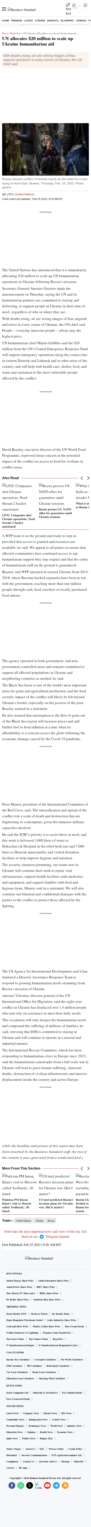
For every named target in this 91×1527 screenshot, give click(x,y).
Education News (14, 1432)
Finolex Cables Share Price (46, 1326)
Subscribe (79, 1461)
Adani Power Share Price (19, 1287)
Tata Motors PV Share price (20, 1293)
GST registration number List (66, 1455)
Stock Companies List (17, 1392)
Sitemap (65, 1461)
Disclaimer (11, 1455)
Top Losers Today (15, 1339)
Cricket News (59, 1419)
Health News (46, 1432)
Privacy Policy (56, 1448)
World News (16, 33)
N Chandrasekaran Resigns (20, 1345)
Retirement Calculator (58, 1365)
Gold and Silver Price (17, 1326)
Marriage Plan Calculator (52, 1378)
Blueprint (67, 20)
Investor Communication (34, 1455)
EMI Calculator (14, 1365)
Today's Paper (13, 1448)
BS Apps (23, 1467)
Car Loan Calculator (17, 1372)
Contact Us (28, 1461)
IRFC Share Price (46, 1287)
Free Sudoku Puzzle (72, 1392)
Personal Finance (15, 1425)
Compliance (12, 1461)
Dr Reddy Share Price (17, 1299)
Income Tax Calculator (18, 1359)
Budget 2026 (46, 1438)
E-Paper (40, 20)
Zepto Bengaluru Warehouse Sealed (24, 1320)
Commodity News (15, 1419)
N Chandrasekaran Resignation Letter (58, 1345)
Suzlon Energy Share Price (20, 1280)
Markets (53, 20)
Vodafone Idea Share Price (47, 1299)
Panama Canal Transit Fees (57, 1332)
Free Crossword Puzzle (18, 1399)
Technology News (37, 1425)
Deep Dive (58, 1339)
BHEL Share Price (49, 1293)
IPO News (66, 1413)
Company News (31, 1413)
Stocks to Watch (39, 1313)
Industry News (74, 1425)
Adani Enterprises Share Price (53, 1280)
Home (5, 20)
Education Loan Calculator (20, 1378)
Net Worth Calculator (72, 1359)
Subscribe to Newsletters (45, 1392)
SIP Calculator (34, 1365)
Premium (16, 20)
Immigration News (38, 1419)
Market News (50, 1413)
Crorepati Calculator (45, 1359)
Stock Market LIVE (16, 1313)
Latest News (12, 1413)
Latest (28, 20)
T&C (41, 1448)
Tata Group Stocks (74, 1326)
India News (12, 1438)
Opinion (81, 20)
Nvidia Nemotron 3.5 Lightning (22, 1332)
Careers (10, 1467)
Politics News (28, 1438)
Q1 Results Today (61, 1313)
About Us (30, 1448)
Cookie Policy (75, 1448)
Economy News (65, 1432)
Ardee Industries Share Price (61, 1320)
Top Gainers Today (38, 1339)
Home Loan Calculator (44, 1372)
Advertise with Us (48, 1461)
